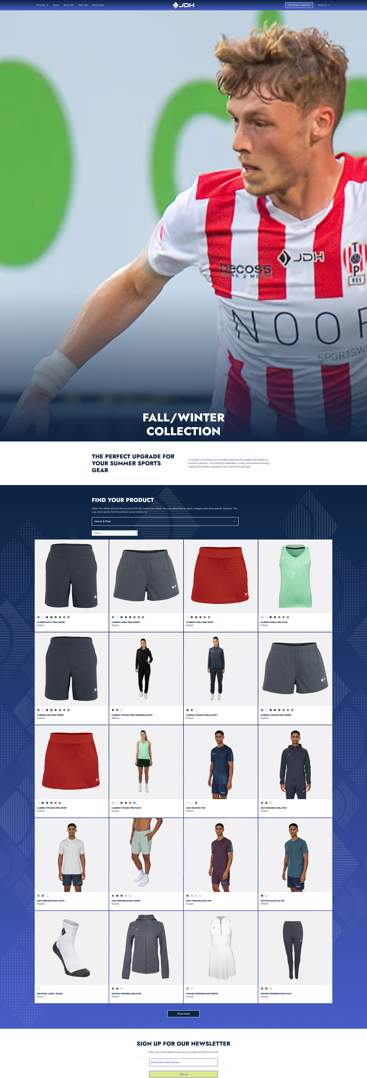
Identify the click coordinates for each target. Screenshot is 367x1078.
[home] (183, 5)
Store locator (98, 5)
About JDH (69, 5)
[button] (42, 5)
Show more (183, 1013)
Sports (56, 5)
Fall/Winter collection (299, 5)
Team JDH (83, 5)
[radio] (38, 617)
